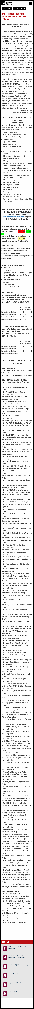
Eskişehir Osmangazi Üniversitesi (13, 216)
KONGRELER (5, 942)
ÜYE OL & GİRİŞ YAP (21, 8)
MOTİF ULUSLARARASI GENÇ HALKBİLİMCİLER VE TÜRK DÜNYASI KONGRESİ (15, 16)
